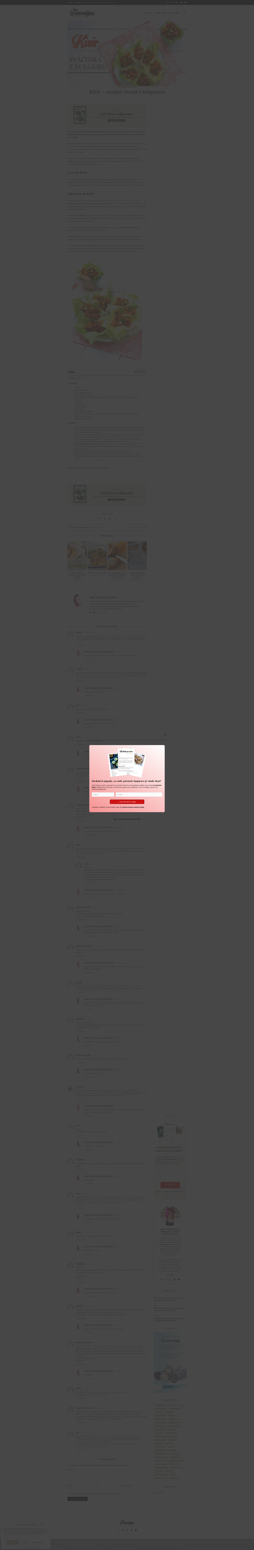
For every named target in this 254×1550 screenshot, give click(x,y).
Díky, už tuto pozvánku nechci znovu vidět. (127, 819)
